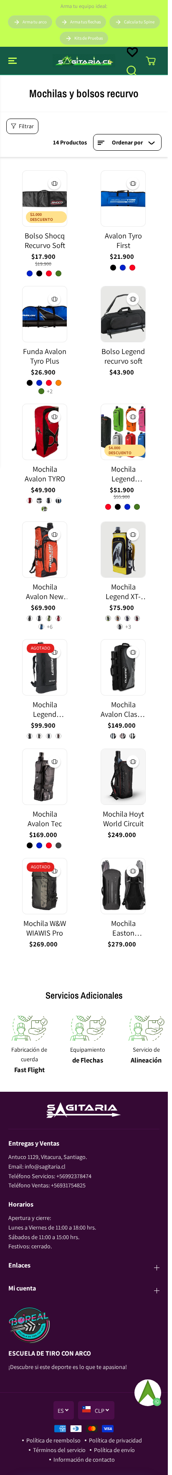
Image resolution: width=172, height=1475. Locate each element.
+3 (128, 626)
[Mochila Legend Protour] (45, 667)
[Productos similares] (54, 183)
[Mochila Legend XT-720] (123, 549)
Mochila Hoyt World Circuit (123, 819)
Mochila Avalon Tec (45, 819)
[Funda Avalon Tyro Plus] (45, 314)
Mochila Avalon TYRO (45, 474)
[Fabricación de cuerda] (29, 1028)
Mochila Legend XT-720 (123, 592)
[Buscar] (131, 70)
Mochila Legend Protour (45, 709)
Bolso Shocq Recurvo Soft (45, 240)
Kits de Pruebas (88, 38)
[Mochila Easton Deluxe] (123, 886)
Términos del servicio (59, 1450)
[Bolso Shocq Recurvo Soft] (45, 198)
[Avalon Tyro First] (123, 198)
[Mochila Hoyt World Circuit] (123, 777)
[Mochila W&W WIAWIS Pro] (45, 886)
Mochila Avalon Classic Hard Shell (123, 709)
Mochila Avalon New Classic (44, 592)
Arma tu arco (35, 22)
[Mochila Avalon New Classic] (45, 549)
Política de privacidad (115, 1440)
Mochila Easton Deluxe (123, 928)
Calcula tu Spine (139, 22)
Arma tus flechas (85, 22)
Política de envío (114, 1450)
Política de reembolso (53, 1440)
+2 (50, 391)
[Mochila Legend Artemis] (123, 432)
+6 (50, 626)
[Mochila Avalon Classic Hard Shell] (123, 667)
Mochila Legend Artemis (123, 474)
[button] (13, 61)
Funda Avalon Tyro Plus (44, 356)
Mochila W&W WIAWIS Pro (44, 928)
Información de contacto (84, 1459)
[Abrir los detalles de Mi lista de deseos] (132, 52)
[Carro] (150, 61)
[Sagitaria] (84, 60)
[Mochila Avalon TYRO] (45, 432)
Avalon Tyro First (123, 240)
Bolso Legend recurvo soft (123, 356)
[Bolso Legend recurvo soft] (123, 314)
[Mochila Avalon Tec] (45, 777)
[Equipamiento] (87, 1028)
